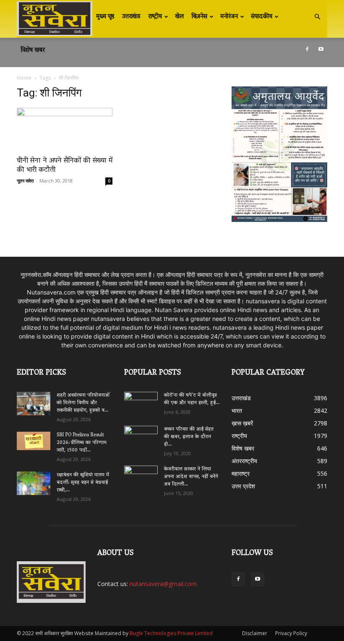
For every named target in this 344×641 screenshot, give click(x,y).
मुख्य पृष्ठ (105, 17)
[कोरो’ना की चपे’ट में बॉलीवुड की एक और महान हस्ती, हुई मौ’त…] (141, 400)
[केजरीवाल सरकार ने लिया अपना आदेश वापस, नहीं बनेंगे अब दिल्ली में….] (141, 475)
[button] (317, 17)
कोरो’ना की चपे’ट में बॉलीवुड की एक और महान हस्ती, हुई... (191, 399)
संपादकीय (261, 17)
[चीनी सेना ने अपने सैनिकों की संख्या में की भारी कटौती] (64, 129)
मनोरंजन (229, 17)
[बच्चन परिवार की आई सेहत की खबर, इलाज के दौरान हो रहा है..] (141, 435)
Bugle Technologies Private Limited (171, 633)
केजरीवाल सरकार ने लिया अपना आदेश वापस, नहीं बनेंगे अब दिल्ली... (191, 476)
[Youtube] (321, 49)
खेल (179, 17)
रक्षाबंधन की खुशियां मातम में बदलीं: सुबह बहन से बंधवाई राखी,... (83, 482)
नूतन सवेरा (25, 180)
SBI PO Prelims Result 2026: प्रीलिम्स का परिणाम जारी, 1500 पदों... (82, 442)
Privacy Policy (291, 633)
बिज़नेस (199, 17)
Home (24, 77)
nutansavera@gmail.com (163, 584)
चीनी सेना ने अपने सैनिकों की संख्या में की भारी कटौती (64, 165)
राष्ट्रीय (155, 17)
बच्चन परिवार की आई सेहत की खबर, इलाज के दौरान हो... (189, 437)
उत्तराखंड (131, 17)
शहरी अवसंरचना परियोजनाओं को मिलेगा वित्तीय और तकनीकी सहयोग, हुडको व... (83, 403)
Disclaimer (254, 633)
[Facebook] (307, 49)
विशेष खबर (33, 50)
